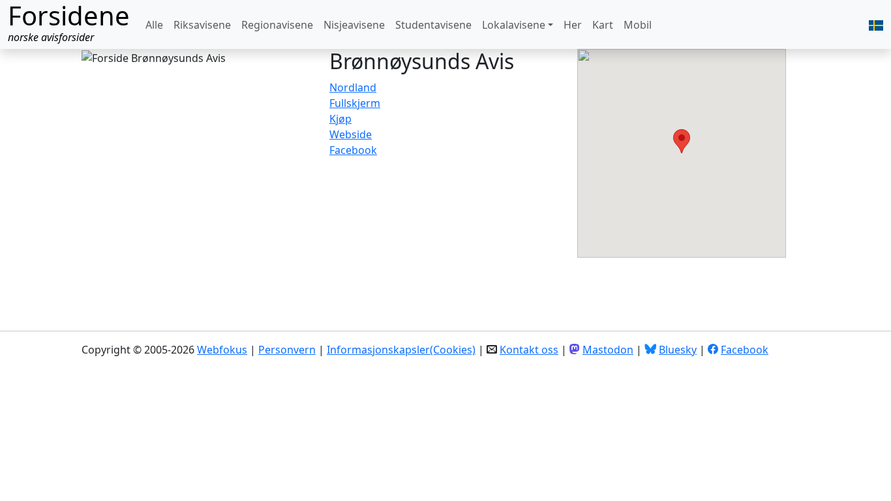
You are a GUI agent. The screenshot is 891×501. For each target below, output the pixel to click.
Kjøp (340, 119)
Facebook (353, 150)
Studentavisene (433, 25)
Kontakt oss (529, 349)
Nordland (352, 87)
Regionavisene (277, 25)
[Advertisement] (319, 287)
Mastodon (607, 349)
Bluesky (678, 349)
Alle (154, 25)
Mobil (638, 25)
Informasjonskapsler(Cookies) (401, 349)
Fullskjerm (354, 103)
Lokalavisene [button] (513, 25)
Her (573, 25)
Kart (602, 25)
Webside (350, 134)
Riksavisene (202, 25)
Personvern (287, 349)
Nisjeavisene (354, 25)
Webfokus (222, 349)
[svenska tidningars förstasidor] (876, 25)
